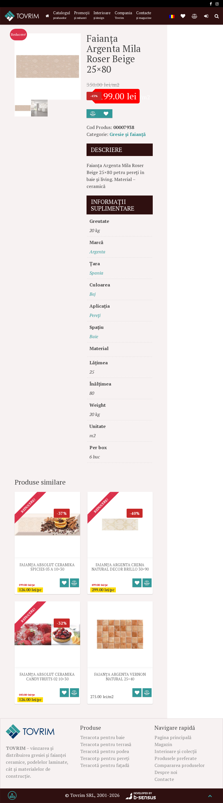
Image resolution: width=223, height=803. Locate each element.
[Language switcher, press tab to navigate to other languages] (171, 16)
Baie (93, 336)
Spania (96, 273)
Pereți (94, 315)
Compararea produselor (179, 765)
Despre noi (165, 772)
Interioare (102, 15)
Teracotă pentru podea (104, 751)
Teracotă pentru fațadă (104, 765)
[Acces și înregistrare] (206, 16)
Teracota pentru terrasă (105, 744)
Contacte (143, 15)
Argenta (97, 251)
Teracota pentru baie (102, 737)
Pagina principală (172, 737)
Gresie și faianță (127, 134)
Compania (123, 15)
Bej (92, 294)
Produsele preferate (175, 758)
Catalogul (61, 15)
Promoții (81, 15)
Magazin (163, 744)
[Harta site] (12, 796)
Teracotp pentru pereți (104, 758)
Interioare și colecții (175, 751)
